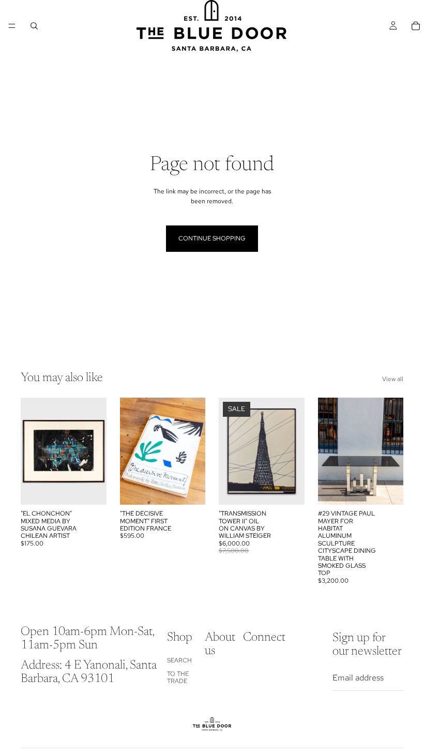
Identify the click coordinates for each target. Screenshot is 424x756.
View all (392, 379)
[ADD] (90, 488)
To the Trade (178, 677)
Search (179, 660)
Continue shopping (212, 238)
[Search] (34, 25)
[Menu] (12, 26)
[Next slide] (95, 451)
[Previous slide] (32, 451)
